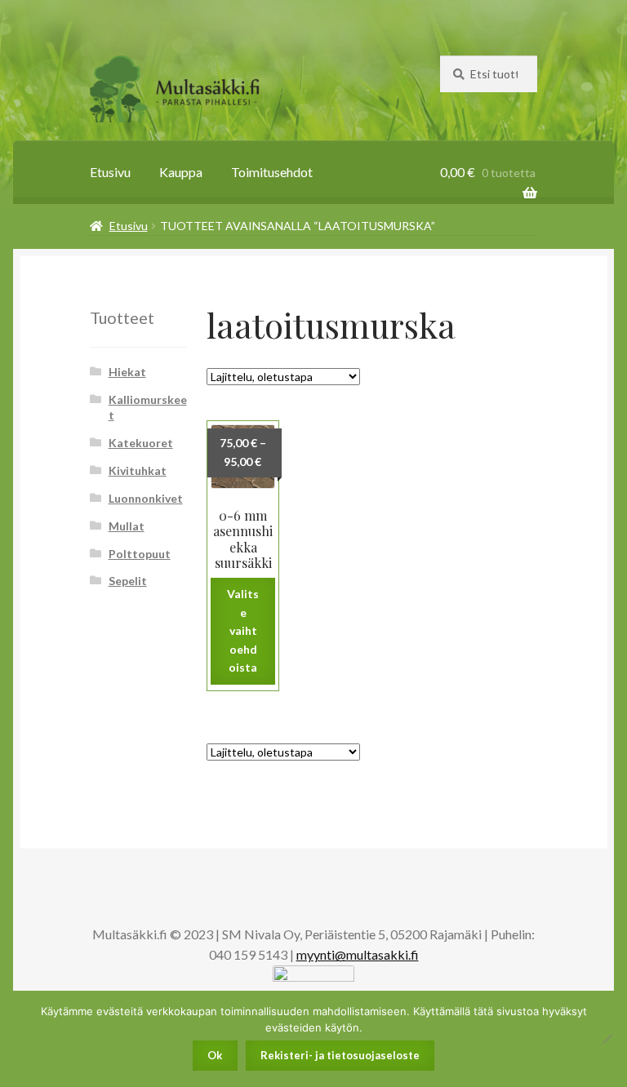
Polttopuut (140, 554)
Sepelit (128, 581)
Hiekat (127, 372)
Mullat (127, 526)
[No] (606, 1039)
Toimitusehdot (272, 172)
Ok (214, 1055)
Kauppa (180, 172)
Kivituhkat (138, 470)
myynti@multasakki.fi (357, 954)
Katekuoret (141, 443)
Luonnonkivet (146, 498)
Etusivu (110, 172)
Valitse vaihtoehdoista (243, 631)
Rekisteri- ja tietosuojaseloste (340, 1055)
